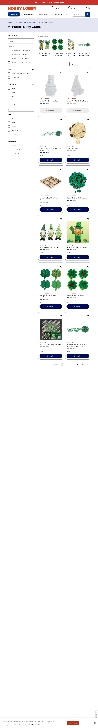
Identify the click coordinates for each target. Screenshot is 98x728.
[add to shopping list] (61, 72)
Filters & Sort (12, 36)
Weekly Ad (14, 14)
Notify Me (50, 160)
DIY (67, 14)
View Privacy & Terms (35, 725)
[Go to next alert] (88, 2)
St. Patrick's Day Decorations (25, 22)
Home (10, 22)
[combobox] (79, 14)
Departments (28, 14)
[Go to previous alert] (10, 2)
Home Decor (43, 14)
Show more (11, 110)
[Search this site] (87, 14)
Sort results (73, 63)
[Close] (95, 723)
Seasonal (57, 14)
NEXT (78, 364)
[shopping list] (86, 7)
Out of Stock (50, 110)
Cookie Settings (72, 723)
